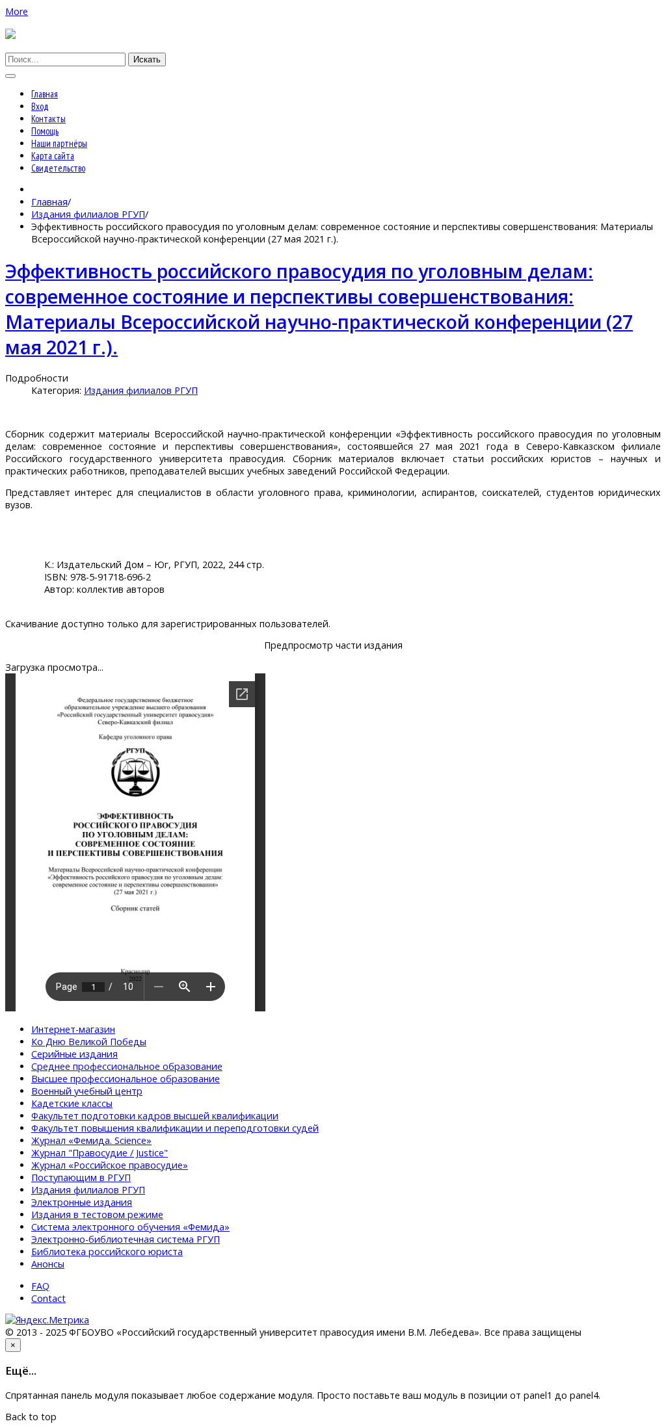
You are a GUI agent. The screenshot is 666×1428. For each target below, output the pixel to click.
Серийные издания (74, 1054)
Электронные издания (81, 1202)
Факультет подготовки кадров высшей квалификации (154, 1116)
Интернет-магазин (73, 1029)
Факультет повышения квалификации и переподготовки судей (175, 1128)
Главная (44, 94)
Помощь (45, 131)
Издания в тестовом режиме (97, 1214)
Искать (147, 59)
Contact (48, 1298)
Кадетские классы (72, 1103)
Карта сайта (52, 155)
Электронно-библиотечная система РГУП (125, 1239)
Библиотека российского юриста (107, 1251)
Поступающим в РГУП (81, 1177)
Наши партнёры (59, 143)
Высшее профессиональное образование (125, 1078)
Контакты (48, 118)
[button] (16, 11)
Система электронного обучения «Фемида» (130, 1227)
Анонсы (47, 1264)
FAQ (40, 1286)
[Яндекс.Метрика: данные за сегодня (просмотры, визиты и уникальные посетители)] (47, 1320)
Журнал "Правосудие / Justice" (99, 1153)
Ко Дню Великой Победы (88, 1041)
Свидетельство (58, 168)
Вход (40, 106)
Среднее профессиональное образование (126, 1066)
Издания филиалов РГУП (88, 214)
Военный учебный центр (86, 1091)
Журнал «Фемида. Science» (91, 1140)
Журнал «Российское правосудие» (109, 1165)
